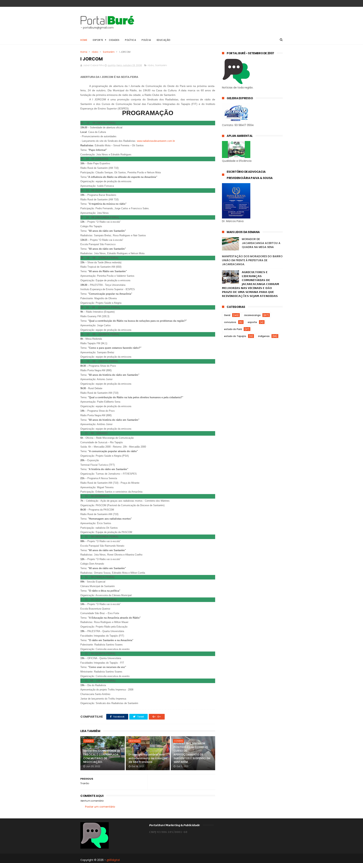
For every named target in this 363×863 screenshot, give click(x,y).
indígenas (264, 336)
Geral (227, 315)
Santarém (109, 51)
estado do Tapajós (235, 336)
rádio (95, 51)
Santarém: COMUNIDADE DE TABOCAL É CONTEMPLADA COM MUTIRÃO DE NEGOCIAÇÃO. (101, 756)
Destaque (134, 740)
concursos (230, 322)
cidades (88, 740)
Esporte (98, 40)
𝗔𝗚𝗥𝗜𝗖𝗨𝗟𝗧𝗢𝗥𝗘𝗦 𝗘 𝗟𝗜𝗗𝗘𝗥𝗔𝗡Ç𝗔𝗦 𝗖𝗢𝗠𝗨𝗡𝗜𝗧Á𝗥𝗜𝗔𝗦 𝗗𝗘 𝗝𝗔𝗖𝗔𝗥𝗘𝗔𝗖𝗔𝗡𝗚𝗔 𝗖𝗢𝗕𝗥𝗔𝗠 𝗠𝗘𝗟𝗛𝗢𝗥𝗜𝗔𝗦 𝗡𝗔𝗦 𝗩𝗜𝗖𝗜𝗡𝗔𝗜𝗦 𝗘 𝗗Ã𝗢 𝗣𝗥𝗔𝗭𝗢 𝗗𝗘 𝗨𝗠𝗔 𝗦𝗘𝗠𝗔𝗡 (250, 284)
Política (130, 40)
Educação (164, 40)
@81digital (113, 860)
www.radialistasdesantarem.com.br (156, 140)
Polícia (146, 40)
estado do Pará (233, 329)
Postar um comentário (100, 807)
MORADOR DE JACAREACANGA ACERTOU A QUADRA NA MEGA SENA (261, 243)
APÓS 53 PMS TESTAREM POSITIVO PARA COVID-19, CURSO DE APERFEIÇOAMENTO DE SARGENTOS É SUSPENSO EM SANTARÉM (192, 752)
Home (83, 40)
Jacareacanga (252, 315)
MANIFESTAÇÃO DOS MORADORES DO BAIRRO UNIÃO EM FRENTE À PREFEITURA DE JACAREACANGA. (252, 260)
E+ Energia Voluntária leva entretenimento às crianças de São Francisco (148, 758)
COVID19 (178, 740)
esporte (252, 322)
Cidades (114, 40)
